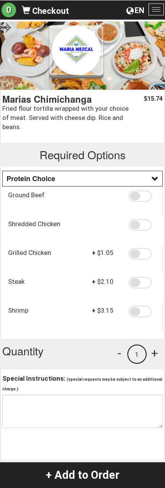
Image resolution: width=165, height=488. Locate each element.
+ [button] (154, 353)
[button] (143, 196)
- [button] (119, 353)
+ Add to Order (82, 474)
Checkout (49, 11)
